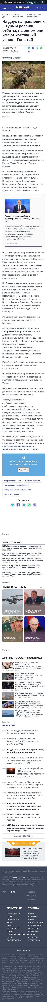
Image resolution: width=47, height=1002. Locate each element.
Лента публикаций (18, 16)
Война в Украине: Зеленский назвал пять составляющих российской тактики (22, 567)
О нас (31, 892)
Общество (33, 928)
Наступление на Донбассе (15, 485)
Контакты (31, 896)
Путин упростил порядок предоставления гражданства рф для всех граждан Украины (22, 560)
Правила (32, 899)
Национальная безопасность (34, 16)
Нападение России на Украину (17, 490)
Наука (31, 919)
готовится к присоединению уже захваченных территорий (23, 446)
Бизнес (32, 913)
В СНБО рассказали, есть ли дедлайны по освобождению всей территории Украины (22, 575)
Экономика (34, 940)
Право (31, 934)
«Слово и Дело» (19, 877)
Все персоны (14, 940)
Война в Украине (11, 494)
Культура (33, 916)
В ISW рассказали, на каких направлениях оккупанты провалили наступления (22, 548)
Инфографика (23, 843)
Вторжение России (12, 481)
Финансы (33, 937)
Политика (33, 931)
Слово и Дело (6, 16)
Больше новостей (22, 836)
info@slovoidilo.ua (23, 951)
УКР (37, 8)
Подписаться (23, 470)
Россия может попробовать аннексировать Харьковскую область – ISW (23, 218)
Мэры (10, 937)
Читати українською (11, 58)
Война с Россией (32, 481)
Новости (8, 725)
